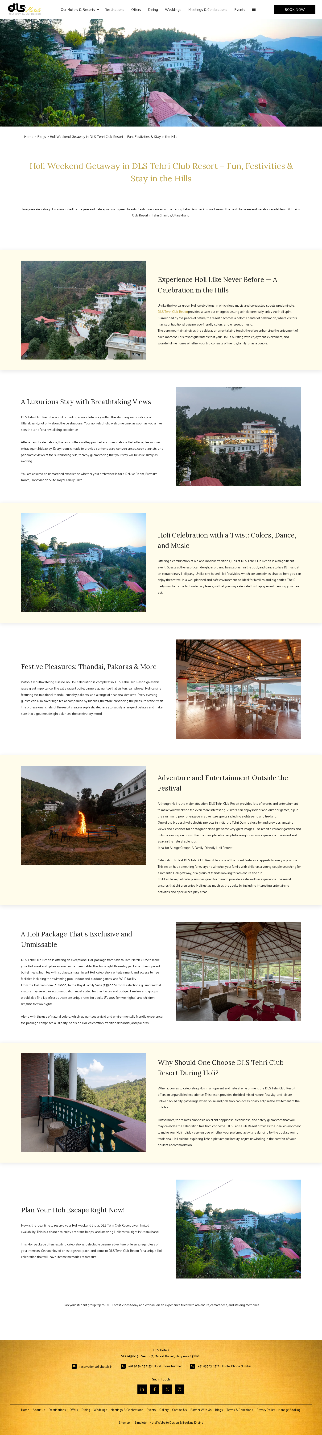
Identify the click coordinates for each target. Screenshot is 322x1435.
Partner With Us (201, 1409)
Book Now (295, 9)
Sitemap (124, 1422)
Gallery (164, 1409)
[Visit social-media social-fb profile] (154, 1389)
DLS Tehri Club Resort (173, 311)
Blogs (41, 136)
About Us (39, 1409)
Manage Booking (289, 1409)
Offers (136, 9)
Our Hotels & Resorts (78, 9)
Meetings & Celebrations (207, 9)
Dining (153, 9)
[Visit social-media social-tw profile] (167, 1389)
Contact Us (179, 1409)
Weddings (173, 9)
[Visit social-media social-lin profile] (142, 1389)
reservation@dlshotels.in (95, 1366)
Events (239, 9)
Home (28, 136)
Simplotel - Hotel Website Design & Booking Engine (169, 1422)
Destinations (114, 9)
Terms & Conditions (240, 1409)
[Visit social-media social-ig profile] (179, 1389)
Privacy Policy (266, 1409)
